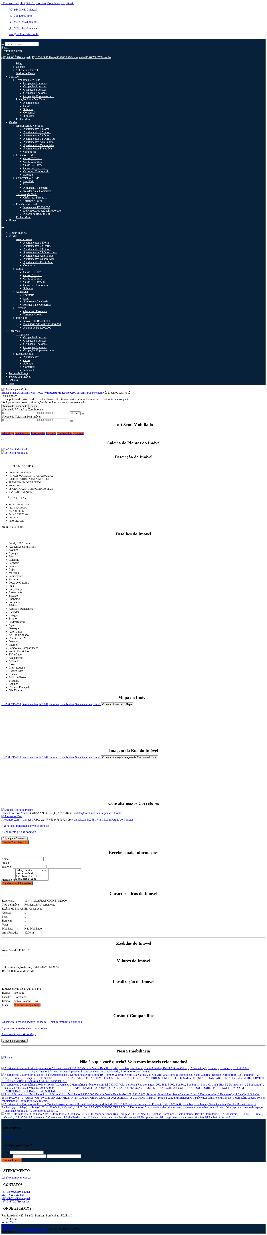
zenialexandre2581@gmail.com (92, 819)
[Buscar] (2, 44)
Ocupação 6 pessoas (34, 89)
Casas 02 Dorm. (32, 161)
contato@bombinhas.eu (86, 813)
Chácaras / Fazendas (35, 197)
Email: (5, 862)
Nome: (5, 859)
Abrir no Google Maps (27, 1005)
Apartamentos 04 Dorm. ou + (40, 138)
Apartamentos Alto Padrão (38, 141)
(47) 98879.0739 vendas (23, 28)
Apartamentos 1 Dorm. (36, 128)
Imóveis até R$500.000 (36, 207)
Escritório (28, 181)
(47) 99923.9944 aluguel (23, 21)
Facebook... (8, 1137)
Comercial (29, 112)
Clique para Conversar (14, 838)
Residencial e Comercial (37, 191)
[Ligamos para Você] (14, 389)
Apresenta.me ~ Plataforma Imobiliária (23, 1228)
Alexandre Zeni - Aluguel (16, 819)
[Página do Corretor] (17, 809)
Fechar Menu (23, 119)
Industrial (28, 115)
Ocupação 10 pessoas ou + (38, 96)
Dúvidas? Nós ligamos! (15, 842)
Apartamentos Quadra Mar (38, 145)
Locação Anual (24, 99)
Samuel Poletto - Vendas (15, 813)
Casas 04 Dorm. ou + (35, 168)
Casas (26, 106)
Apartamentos (31, 102)
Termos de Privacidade (15, 406)
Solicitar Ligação (11, 1160)
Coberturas (29, 151)
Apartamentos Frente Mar (38, 148)
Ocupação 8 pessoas (34, 92)
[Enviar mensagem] (82, 413)
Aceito (34, 406)
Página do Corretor (111, 813)
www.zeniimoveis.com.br (32, 1231)
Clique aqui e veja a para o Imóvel (129, 757)
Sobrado (28, 109)
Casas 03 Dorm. (32, 164)
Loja (26, 184)
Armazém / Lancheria (35, 187)
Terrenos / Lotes (32, 200)
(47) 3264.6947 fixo (20, 15)
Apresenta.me (9, 1225)
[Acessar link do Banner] (7, 1057)
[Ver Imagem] (133, 449)
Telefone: (6, 866)
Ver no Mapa (8, 1222)
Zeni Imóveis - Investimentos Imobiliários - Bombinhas (32, 40)
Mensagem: (8, 879)
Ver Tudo (35, 79)
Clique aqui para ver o (117, 704)
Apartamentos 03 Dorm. (37, 135)
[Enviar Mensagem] (71, 421)
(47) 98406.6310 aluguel (23, 9)
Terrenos (21, 194)
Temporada (22, 79)
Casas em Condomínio (36, 171)
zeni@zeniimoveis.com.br (24, 34)
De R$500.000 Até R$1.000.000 (42, 210)
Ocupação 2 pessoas (34, 83)
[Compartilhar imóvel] (2, 439)
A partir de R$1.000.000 (37, 213)
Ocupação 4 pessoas (34, 86)
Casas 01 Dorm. (32, 158)
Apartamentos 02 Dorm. (37, 132)
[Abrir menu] (2, 226)
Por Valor (21, 204)
